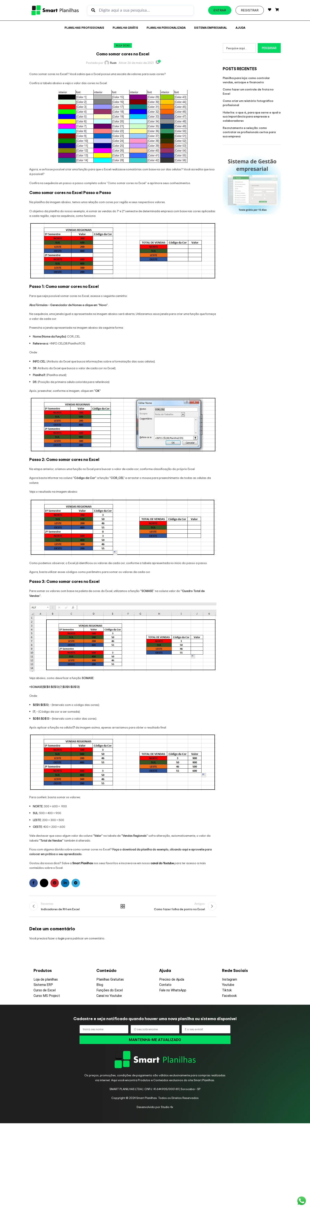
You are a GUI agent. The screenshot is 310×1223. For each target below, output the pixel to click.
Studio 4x (167, 1107)
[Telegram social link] (75, 883)
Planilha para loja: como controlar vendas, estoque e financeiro (246, 80)
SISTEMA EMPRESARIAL (210, 28)
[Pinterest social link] (54, 883)
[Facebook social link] (33, 883)
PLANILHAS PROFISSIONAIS (84, 28)
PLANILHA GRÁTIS (125, 28)
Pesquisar (269, 48)
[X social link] (44, 883)
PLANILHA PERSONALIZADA (166, 28)
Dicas (126, 45)
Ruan (113, 63)
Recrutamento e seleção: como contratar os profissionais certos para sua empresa (249, 132)
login (61, 938)
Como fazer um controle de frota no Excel (248, 91)
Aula (119, 45)
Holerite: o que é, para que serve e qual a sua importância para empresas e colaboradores (251, 116)
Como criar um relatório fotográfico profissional (248, 103)
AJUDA (240, 28)
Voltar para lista (123, 906)
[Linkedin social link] (65, 883)
